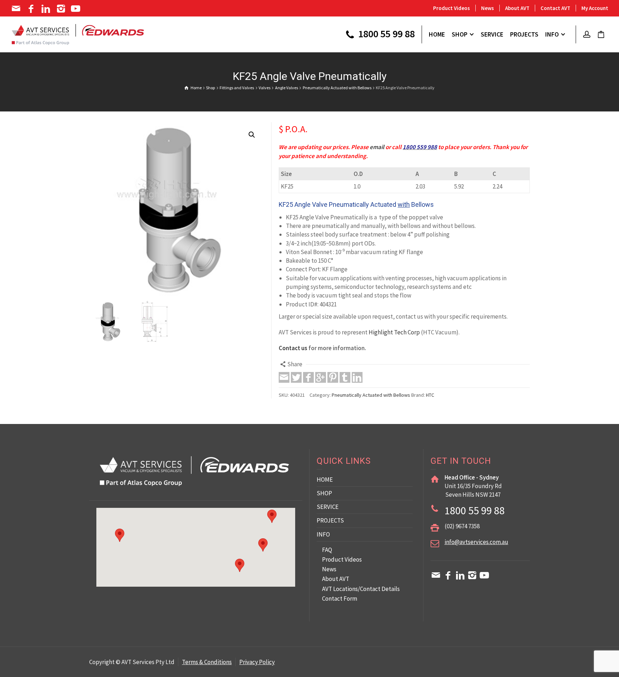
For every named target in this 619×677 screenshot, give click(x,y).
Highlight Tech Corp (394, 332)
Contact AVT (555, 8)
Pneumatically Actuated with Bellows (371, 395)
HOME (325, 479)
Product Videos (451, 8)
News (487, 8)
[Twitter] (296, 377)
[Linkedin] (46, 8)
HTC (430, 395)
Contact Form (339, 598)
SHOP (324, 493)
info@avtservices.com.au (476, 542)
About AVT (517, 8)
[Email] (17, 8)
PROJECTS (330, 520)
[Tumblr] (345, 377)
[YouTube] (76, 8)
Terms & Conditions (207, 662)
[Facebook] (32, 8)
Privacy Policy (257, 662)
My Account (594, 8)
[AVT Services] (78, 34)
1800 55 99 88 (385, 34)
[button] (251, 134)
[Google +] (320, 377)
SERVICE (328, 507)
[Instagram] (61, 8)
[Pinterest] (332, 377)
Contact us (293, 348)
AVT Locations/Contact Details (361, 589)
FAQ (327, 550)
